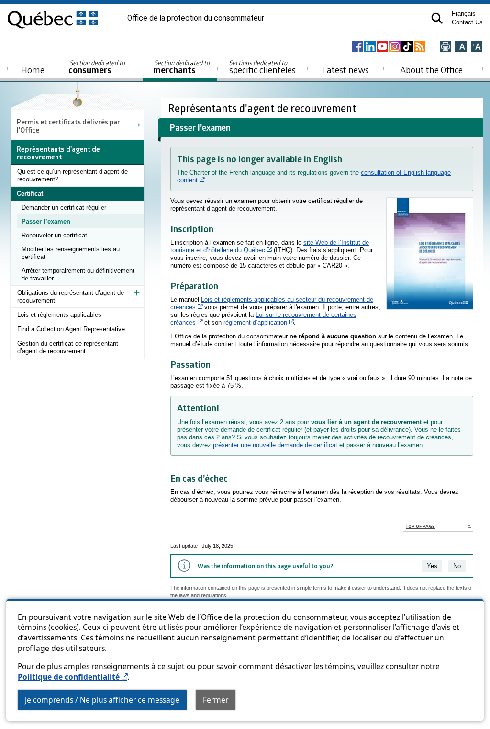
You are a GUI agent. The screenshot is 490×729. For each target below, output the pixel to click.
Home (33, 70)
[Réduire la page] (461, 47)
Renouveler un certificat (54, 235)
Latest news (345, 70)
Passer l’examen (46, 221)
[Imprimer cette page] (445, 47)
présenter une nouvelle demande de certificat (275, 445)
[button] (437, 18)
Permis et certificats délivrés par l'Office (68, 125)
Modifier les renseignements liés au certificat (71, 253)
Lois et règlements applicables (59, 314)
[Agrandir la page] (476, 47)
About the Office (431, 70)
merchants (182, 67)
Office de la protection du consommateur (195, 18)
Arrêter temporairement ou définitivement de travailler (78, 274)
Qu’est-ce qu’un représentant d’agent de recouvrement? (72, 175)
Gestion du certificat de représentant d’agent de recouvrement (67, 347)
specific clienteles (262, 67)
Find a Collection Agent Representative (71, 329)
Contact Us (467, 22)
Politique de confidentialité (72, 677)
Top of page (420, 526)
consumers (97, 67)
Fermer (215, 700)
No (457, 566)
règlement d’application (258, 322)
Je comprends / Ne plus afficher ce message (102, 700)
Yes (432, 566)
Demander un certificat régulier (64, 207)
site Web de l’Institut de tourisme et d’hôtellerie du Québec (269, 246)
